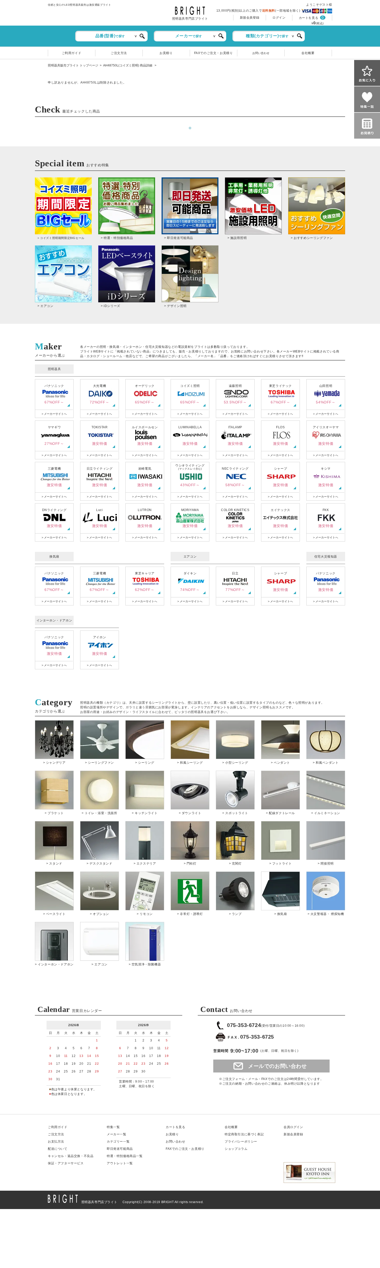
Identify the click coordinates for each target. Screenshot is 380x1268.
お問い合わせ (260, 53)
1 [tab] (190, 128)
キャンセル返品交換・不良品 (70, 1156)
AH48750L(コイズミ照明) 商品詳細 (128, 65)
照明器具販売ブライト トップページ (73, 65)
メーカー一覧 (116, 1134)
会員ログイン (293, 1127)
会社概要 (307, 53)
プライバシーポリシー (241, 1141)
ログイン (278, 17)
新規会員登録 (250, 17)
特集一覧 (113, 1127)
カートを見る (308, 18)
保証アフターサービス (66, 1163)
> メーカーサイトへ (54, 413)
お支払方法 (56, 1141)
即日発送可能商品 (120, 1149)
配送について (57, 1149)
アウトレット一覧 (120, 1163)
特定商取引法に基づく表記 (244, 1134)
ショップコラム (236, 1149)
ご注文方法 (119, 53)
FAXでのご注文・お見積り (213, 53)
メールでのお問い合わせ (277, 1066)
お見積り (165, 53)
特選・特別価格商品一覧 (125, 1156)
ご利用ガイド (71, 53)
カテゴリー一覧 (118, 1141)
